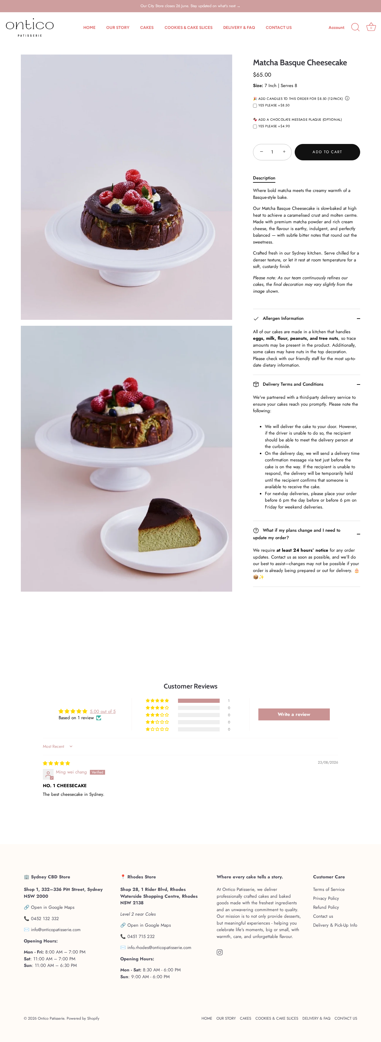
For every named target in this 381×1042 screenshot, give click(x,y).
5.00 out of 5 (102, 711)
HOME (89, 27)
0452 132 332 (45, 918)
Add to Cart (327, 152)
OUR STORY (117, 27)
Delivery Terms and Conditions (292, 384)
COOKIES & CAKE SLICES (189, 27)
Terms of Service (329, 889)
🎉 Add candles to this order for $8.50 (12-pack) (298, 99)
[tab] (267, 178)
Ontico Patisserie (51, 1018)
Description (264, 178)
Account (336, 27)
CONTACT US (279, 27)
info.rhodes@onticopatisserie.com (159, 947)
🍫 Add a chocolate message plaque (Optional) (297, 120)
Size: (258, 85)
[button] (158, 701)
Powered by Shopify (83, 1018)
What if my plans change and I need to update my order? (296, 534)
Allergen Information (282, 318)
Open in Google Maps (52, 907)
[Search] (355, 27)
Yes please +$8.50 (274, 105)
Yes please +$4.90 (274, 126)
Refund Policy (326, 907)
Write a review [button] (294, 714)
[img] (56, 763)
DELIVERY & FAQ (239, 27)
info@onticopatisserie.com (56, 929)
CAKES (147, 27)
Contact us (323, 916)
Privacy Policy (326, 898)
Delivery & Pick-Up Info (335, 925)
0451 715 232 (141, 936)
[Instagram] (220, 952)
